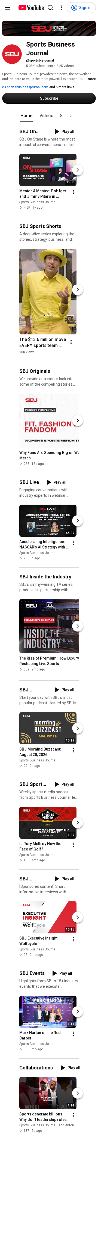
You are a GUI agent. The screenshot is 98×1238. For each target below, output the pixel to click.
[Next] (77, 170)
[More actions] (73, 192)
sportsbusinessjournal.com (27, 87)
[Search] (50, 7)
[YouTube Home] (31, 7)
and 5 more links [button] (61, 87)
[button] (70, 115)
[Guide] (7, 7)
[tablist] (49, 115)
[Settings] (61, 7)
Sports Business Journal (37, 202)
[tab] (26, 115)
